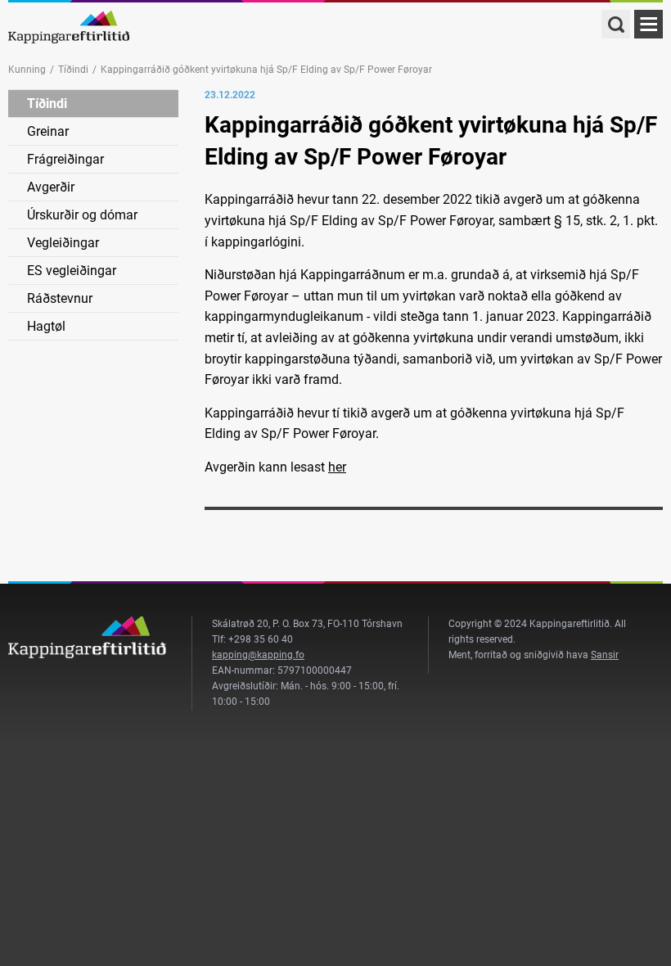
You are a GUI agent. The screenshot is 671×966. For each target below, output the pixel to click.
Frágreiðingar (65, 159)
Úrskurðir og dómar (82, 215)
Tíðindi (73, 69)
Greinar (48, 131)
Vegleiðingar (63, 243)
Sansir (605, 655)
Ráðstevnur (59, 298)
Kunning (27, 69)
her (337, 467)
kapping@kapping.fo (258, 655)
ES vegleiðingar (71, 270)
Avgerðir (50, 187)
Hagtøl (46, 326)
